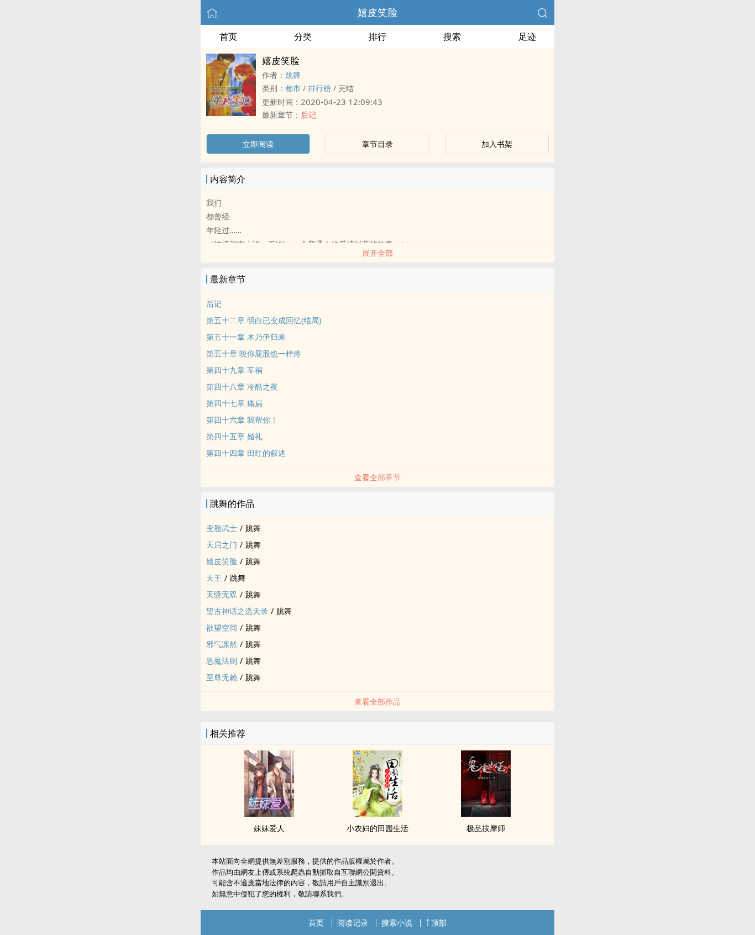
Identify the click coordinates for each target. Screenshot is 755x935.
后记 (308, 114)
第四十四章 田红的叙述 (246, 453)
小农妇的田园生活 (377, 828)
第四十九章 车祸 (234, 370)
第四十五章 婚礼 (234, 436)
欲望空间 (221, 627)
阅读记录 (352, 922)
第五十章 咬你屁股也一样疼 (253, 353)
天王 (214, 577)
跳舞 (293, 75)
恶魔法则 (221, 660)
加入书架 (496, 144)
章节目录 (377, 144)
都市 (293, 88)
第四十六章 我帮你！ (242, 419)
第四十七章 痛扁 (234, 403)
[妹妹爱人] (269, 813)
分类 (303, 36)
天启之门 (221, 544)
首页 (228, 36)
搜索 (452, 36)
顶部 (439, 922)
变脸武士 (221, 528)
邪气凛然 (221, 644)
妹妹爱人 (269, 828)
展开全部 (377, 253)
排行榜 (319, 88)
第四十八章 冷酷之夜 (242, 386)
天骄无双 (221, 594)
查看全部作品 (377, 701)
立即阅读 (258, 144)
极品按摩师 (485, 828)
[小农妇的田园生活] (377, 813)
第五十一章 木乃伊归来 (246, 337)
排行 (377, 36)
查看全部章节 (377, 477)
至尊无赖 (221, 677)
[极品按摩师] (486, 813)
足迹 (527, 36)
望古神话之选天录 (237, 611)
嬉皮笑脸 (377, 12)
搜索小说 (396, 922)
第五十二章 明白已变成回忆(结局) (263, 320)
